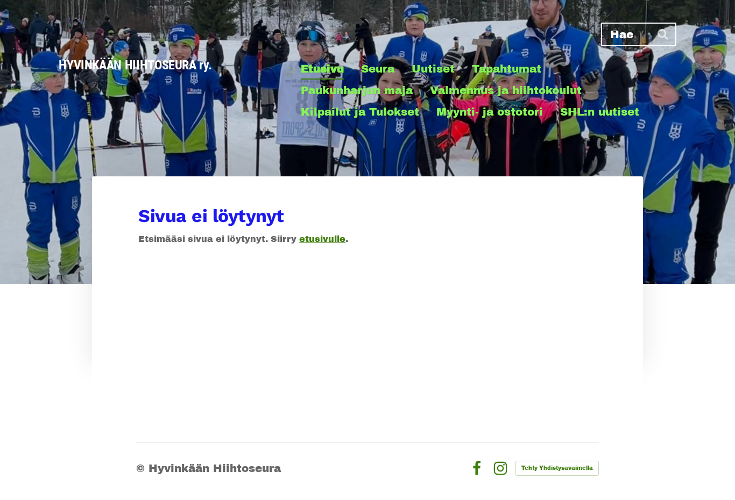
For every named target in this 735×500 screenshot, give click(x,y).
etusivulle (322, 239)
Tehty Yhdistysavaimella (557, 468)
